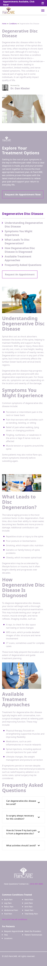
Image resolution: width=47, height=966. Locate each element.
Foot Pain (8, 913)
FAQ (6, 935)
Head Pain (29, 910)
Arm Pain (29, 906)
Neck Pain (29, 899)
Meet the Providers (33, 931)
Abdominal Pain (11, 910)
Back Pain (8, 899)
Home (4, 24)
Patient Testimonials (33, 935)
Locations (8, 938)
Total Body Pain (31, 913)
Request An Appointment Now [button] (23, 194)
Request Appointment (13, 931)
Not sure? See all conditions (14, 919)
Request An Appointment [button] (20, 274)
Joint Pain (29, 903)
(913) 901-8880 (36, 884)
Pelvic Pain (8, 906)
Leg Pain (8, 903)
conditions (13, 24)
